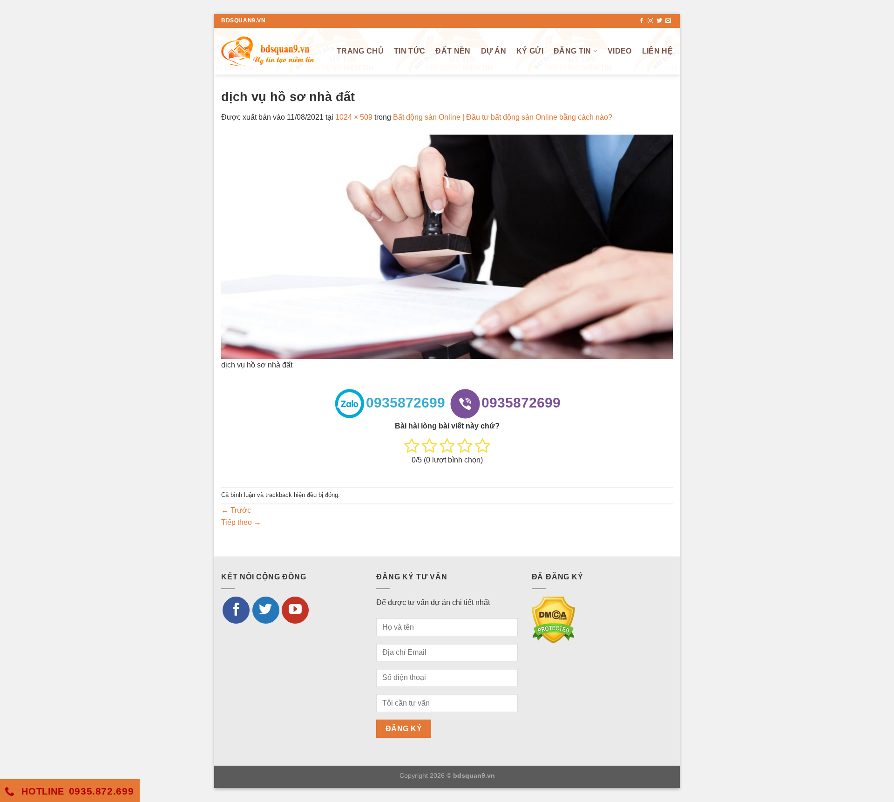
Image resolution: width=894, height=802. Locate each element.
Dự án (494, 51)
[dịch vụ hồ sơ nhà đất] (447, 246)
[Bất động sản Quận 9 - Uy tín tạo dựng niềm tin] (267, 51)
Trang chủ (360, 51)
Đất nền (452, 51)
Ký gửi (529, 51)
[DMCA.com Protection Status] (553, 619)
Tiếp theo (241, 522)
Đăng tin (572, 51)
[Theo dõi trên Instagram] (650, 21)
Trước (236, 510)
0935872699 (405, 402)
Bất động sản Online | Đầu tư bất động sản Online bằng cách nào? (502, 117)
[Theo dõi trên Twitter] (659, 21)
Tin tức (409, 51)
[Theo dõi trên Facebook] (641, 21)
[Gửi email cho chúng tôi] (668, 21)
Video (620, 51)
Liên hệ (657, 51)
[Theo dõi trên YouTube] (295, 610)
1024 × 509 (353, 117)
